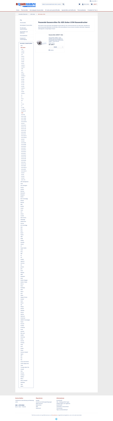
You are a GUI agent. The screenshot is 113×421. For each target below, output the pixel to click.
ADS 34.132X (23, 130)
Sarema (22, 340)
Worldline (23, 382)
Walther (22, 376)
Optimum (23, 316)
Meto (22, 278)
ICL (21, 255)
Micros (22, 284)
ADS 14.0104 (23, 116)
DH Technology (24, 225)
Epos (22, 231)
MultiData (23, 287)
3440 (22, 68)
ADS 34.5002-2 (24, 137)
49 (21, 97)
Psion (22, 329)
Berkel (22, 196)
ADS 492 (22, 176)
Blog (21, 20)
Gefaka (22, 240)
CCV (21, 212)
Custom (22, 215)
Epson (22, 232)
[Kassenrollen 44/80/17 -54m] (41, 42)
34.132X (22, 59)
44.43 (22, 89)
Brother (22, 206)
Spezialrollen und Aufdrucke (24, 32)
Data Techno (23, 217)
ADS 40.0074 (23, 151)
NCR (21, 293)
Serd (22, 346)
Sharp (22, 350)
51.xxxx (22, 104)
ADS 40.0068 (23, 144)
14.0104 (22, 51)
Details (55, 47)
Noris (22, 301)
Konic (22, 270)
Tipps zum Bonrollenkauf (62, 409)
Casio (22, 210)
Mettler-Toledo (24, 282)
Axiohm (22, 189)
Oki (21, 304)
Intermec (23, 263)
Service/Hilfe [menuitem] (94, 1)
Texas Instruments (25, 361)
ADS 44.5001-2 (24, 171)
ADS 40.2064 (23, 160)
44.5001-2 (23, 93)
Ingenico (22, 261)
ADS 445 (22, 172)
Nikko (22, 295)
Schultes (22, 342)
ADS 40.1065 (23, 158)
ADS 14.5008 (23, 119)
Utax (22, 371)
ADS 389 (22, 141)
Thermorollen (23, 22)
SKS (21, 356)
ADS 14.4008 (23, 118)
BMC (22, 204)
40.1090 (22, 79)
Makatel (22, 272)
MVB (22, 289)
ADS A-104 (23, 179)
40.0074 (22, 77)
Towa (22, 365)
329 (22, 54)
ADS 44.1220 (23, 164)
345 (22, 70)
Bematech (23, 193)
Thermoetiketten (23, 35)
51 (21, 102)
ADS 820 (22, 178)
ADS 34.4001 (23, 132)
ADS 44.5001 (23, 169)
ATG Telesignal (24, 185)
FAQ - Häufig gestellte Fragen (62, 402)
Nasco (22, 291)
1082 (22, 49)
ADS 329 (22, 123)
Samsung (23, 337)
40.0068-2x (23, 75)
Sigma (22, 354)
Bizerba (22, 202)
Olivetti (22, 308)
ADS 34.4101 (23, 134)
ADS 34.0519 (23, 125)
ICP (21, 257)
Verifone (22, 374)
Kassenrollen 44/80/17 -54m (56, 35)
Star (21, 357)
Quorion (22, 331)
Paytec (22, 321)
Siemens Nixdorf (24, 352)
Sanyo (22, 338)
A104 (22, 112)
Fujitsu (22, 234)
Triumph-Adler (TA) (25, 367)
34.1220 (22, 58)
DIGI (21, 227)
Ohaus (22, 303)
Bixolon (22, 200)
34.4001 (22, 61)
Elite (21, 229)
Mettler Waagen (24, 280)
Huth (22, 249)
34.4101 (22, 63)
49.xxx (22, 98)
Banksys (22, 191)
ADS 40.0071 (23, 148)
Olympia (22, 310)
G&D (22, 236)
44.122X (22, 84)
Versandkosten (54, 415)
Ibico (22, 251)
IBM (21, 253)
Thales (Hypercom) (25, 363)
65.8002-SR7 (23, 111)
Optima (22, 314)
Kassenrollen (59, 405)
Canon (22, 208)
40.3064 (22, 81)
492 (22, 100)
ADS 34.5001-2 (24, 135)
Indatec (22, 259)
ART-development (24, 181)
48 (21, 95)
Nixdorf (22, 299)
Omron (22, 312)
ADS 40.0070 (23, 146)
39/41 (22, 72)
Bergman (23, 195)
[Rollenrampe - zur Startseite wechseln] (26, 5)
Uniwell (22, 369)
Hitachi (22, 244)
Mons (22, 285)
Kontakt (37, 400)
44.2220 (22, 86)
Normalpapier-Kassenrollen (26, 25)
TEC (21, 359)
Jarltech (22, 267)
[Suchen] (63, 4)
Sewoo (22, 348)
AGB (37, 406)
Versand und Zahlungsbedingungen (44, 402)
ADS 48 (22, 174)
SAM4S (22, 335)
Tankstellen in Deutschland (62, 406)
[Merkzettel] (79, 4)
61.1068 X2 (23, 109)
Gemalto (22, 242)
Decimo (22, 223)
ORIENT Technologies (25, 320)
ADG (21, 45)
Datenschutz (38, 405)
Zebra (22, 386)
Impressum (38, 408)
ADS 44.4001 (23, 165)
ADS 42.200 (23, 162)
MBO (22, 274)
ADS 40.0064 (23, 142)
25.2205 (22, 52)
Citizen (22, 213)
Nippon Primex (24, 297)
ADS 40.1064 (23, 156)
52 (21, 105)
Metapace (23, 276)
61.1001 (22, 107)
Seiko (22, 344)
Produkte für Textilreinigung (23, 39)
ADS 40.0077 (23, 153)
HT (21, 246)
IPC (21, 265)
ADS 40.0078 (23, 155)
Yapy (22, 384)
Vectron (22, 373)
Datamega (23, 219)
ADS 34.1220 (23, 128)
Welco (22, 378)
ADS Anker (23, 47)
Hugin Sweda (23, 248)
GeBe (22, 238)
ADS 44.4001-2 (24, 167)
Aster (22, 183)
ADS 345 (22, 139)
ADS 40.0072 (23, 149)
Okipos (22, 306)
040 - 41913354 (19, 405)
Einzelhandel (59, 400)
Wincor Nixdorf (24, 380)
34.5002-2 (23, 67)
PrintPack (23, 327)
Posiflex (22, 325)
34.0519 (22, 56)
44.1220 (22, 82)
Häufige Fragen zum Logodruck (63, 403)
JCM (21, 268)
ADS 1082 (23, 114)
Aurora (22, 187)
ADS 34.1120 (23, 126)
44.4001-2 (23, 88)
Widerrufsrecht (39, 403)
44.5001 (22, 91)
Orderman (23, 318)
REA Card (23, 333)
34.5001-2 (23, 65)
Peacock (22, 323)
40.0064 (22, 74)
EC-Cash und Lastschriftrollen (23, 28)
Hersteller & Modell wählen (26, 43)
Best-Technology (24, 198)
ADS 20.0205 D (24, 121)
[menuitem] (53, 4)
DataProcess (23, 221)
